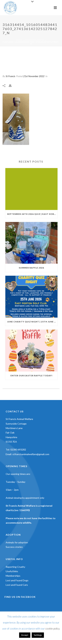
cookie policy (52, 628)
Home (19, 40)
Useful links (12, 571)
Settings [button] (38, 635)
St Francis (10, 76)
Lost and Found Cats (17, 584)
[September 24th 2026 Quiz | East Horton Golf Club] (31, 189)
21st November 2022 (33, 76)
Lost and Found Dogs (17, 580)
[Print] (12, 85)
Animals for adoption (17, 542)
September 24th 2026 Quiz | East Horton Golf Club (32, 214)
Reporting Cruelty (15, 566)
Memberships (13, 575)
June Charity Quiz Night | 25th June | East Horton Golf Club (32, 321)
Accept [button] (24, 635)
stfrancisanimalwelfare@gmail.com (30, 454)
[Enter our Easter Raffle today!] (31, 351)
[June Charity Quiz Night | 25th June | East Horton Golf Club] (31, 297)
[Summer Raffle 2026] (31, 243)
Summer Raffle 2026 (31, 267)
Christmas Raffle (34, 40)
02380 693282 (18, 449)
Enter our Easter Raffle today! (32, 375)
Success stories (14, 546)
